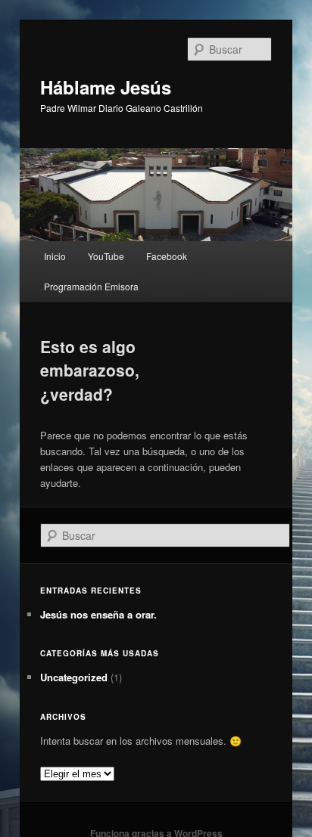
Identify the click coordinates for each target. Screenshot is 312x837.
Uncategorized (74, 677)
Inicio (55, 256)
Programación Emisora (91, 286)
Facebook (166, 256)
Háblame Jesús (105, 87)
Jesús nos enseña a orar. (98, 614)
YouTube (106, 256)
